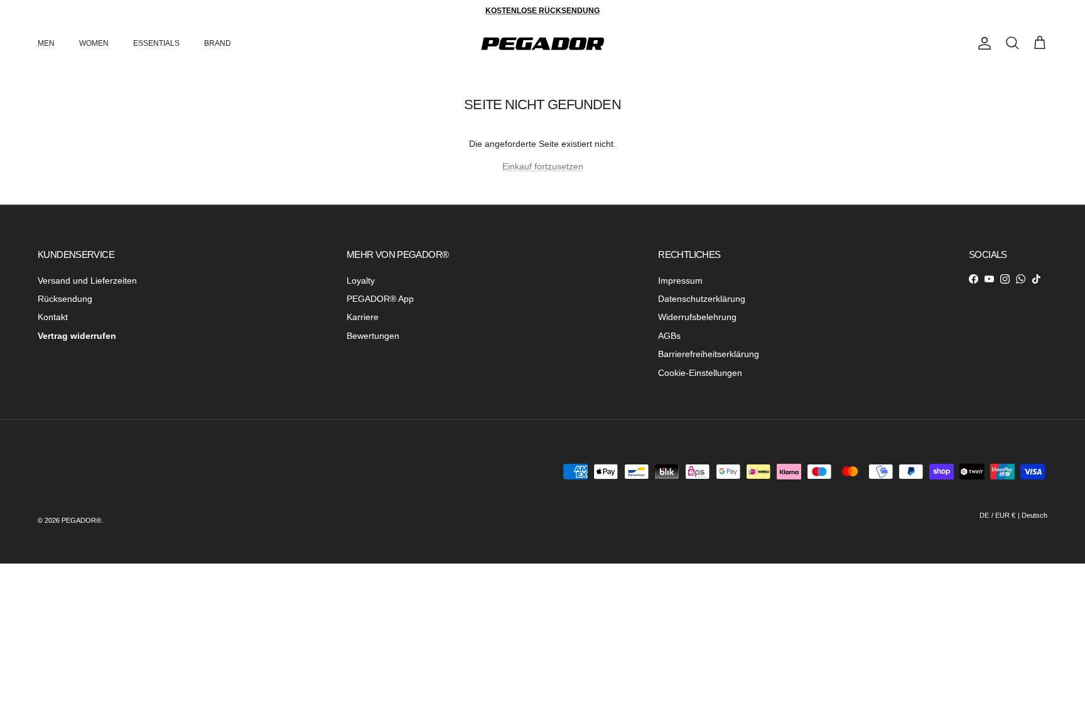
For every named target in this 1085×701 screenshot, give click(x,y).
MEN (46, 43)
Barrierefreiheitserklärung (708, 354)
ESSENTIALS (156, 43)
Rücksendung (65, 299)
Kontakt (53, 317)
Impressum (680, 281)
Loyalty (361, 281)
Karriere (363, 317)
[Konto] (982, 43)
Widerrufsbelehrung (697, 317)
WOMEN (94, 43)
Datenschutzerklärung (701, 299)
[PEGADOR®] (542, 43)
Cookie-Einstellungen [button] (700, 373)
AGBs (669, 336)
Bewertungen (373, 336)
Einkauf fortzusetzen (542, 166)
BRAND (217, 43)
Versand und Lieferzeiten (87, 281)
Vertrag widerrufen (77, 336)
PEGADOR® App (380, 299)
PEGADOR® (81, 520)
